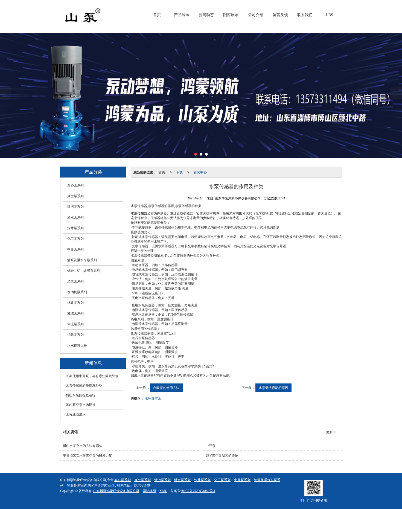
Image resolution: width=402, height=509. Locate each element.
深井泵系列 (75, 228)
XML (163, 491)
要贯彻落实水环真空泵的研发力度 (87, 456)
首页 (157, 15)
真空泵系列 (75, 196)
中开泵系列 (75, 249)
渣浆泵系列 (75, 281)
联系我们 (305, 15)
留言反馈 (280, 15)
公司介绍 (255, 15)
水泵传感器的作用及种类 (84, 386)
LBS (329, 15)
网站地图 (149, 491)
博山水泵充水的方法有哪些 (82, 446)
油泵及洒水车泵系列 (82, 260)
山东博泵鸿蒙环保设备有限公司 (116, 491)
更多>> (331, 432)
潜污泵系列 (75, 207)
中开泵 (210, 446)
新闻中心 (200, 172)
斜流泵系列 (75, 324)
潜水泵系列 (75, 217)
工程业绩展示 (76, 414)
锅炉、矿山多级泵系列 (83, 271)
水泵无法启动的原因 (273, 387)
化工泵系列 (75, 239)
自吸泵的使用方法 (166, 387)
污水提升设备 (77, 345)
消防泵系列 (75, 335)
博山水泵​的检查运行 (80, 395)
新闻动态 (206, 15)
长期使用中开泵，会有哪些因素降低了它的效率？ (94, 376)
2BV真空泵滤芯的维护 (222, 456)
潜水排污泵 (166, 366)
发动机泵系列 (77, 292)
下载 (179, 172)
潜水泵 (192, 366)
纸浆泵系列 (75, 303)
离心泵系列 (75, 185)
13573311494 (142, 485)
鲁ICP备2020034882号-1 (198, 491)
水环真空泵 (153, 398)
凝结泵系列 (75, 313)
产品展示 (181, 15)
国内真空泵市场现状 (80, 405)
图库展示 (230, 15)
